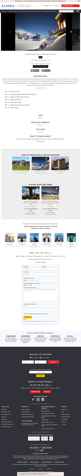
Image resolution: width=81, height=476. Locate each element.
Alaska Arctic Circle (6, 411)
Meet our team (64, 409)
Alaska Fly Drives (25, 411)
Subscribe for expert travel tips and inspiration (40, 369)
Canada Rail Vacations (46, 462)
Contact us (56, 5)
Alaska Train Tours (26, 409)
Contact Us (46, 70)
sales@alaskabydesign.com (45, 259)
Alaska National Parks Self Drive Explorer (48, 416)
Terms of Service (51, 321)
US (76, 5)
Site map (63, 424)
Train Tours (4, 11)
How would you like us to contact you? (32, 283)
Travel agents (64, 419)
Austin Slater (9, 243)
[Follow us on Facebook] (33, 399)
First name (26, 266)
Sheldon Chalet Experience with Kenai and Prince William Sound (50, 203)
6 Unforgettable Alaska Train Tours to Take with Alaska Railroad (30, 424)
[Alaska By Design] (17, 6)
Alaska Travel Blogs (27, 421)
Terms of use (32, 468)
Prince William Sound (6, 426)
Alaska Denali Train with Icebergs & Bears (49, 425)
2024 (40, 57)
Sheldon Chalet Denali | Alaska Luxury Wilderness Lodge (30, 203)
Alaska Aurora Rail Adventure (48, 428)
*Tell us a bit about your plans (29, 287)
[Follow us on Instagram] (38, 399)
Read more (39, 124)
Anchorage (4, 409)
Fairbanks (4, 416)
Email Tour (35, 70)
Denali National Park (6, 414)
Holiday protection (65, 414)
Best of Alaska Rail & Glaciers (48, 413)
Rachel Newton (59, 243)
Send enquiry (27, 317)
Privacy (40, 468)
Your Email (26, 271)
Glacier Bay (4, 419)
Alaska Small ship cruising (27, 414)
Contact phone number (29, 278)
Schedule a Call (47, 5)
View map (39, 118)
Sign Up (53, 362)
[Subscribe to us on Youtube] (47, 399)
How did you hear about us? (29, 304)
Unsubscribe (48, 468)
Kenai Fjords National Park (8, 424)
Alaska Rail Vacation (50, 206)
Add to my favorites (41, 66)
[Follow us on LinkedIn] (42, 399)
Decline (60, 474)
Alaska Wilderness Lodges (28, 416)
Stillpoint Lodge (44, 419)
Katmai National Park (6, 421)
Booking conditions (65, 416)
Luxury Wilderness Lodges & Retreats (31, 206)
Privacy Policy (43, 321)
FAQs (62, 411)
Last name (44, 266)
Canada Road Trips (59, 462)
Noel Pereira (22, 243)
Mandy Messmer (46, 243)
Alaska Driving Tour (45, 411)
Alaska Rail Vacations (22, 462)
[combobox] (25, 280)
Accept (55, 474)
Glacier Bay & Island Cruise (47, 422)
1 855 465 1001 (69, 5)
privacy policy (46, 474)
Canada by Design (34, 462)
